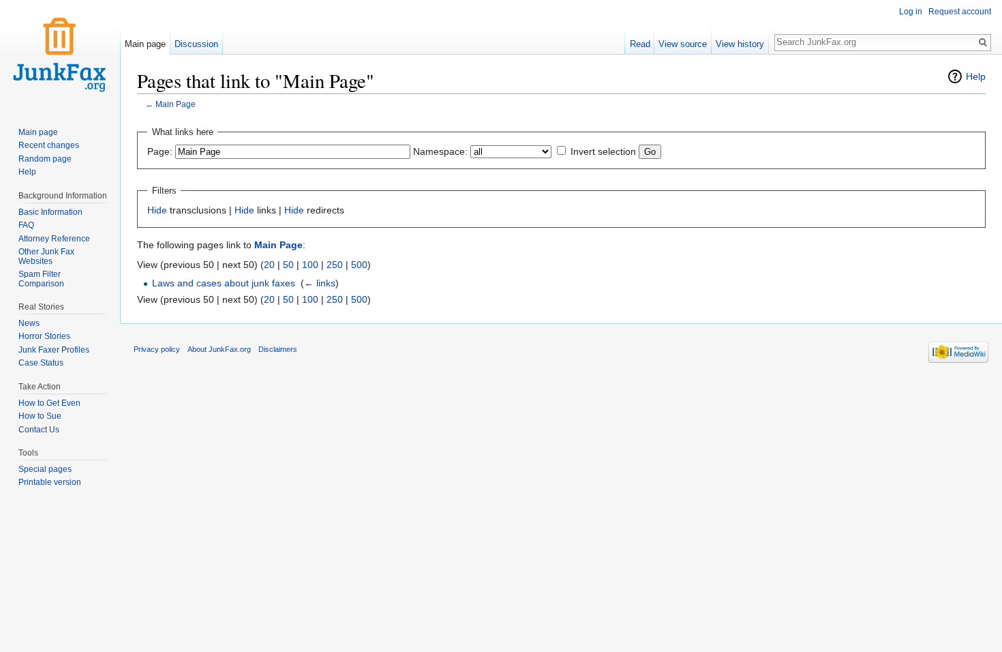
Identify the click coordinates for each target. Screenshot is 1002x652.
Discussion (196, 44)
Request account (959, 11)
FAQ (26, 225)
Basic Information (50, 212)
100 (310, 264)
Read (640, 44)
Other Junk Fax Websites (46, 256)
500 (359, 264)
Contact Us (38, 429)
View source (682, 44)
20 (269, 264)
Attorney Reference (54, 238)
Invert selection (603, 151)
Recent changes (48, 145)
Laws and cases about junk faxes (223, 283)
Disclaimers (277, 349)
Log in (910, 11)
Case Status (40, 363)
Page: (159, 151)
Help (976, 76)
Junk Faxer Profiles (53, 350)
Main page (145, 44)
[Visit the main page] (60, 54)
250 (335, 264)
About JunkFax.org (219, 349)
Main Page (175, 104)
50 (288, 264)
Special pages (45, 469)
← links (319, 283)
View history (740, 44)
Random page (45, 159)
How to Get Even (49, 403)
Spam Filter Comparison (41, 278)
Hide (157, 210)
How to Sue (39, 416)
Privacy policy (157, 349)
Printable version (49, 482)
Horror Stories (44, 336)
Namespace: (440, 151)
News (29, 323)
